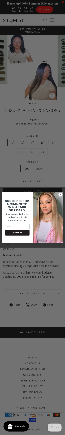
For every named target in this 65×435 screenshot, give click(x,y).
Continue (17, 232)
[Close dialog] (60, 194)
